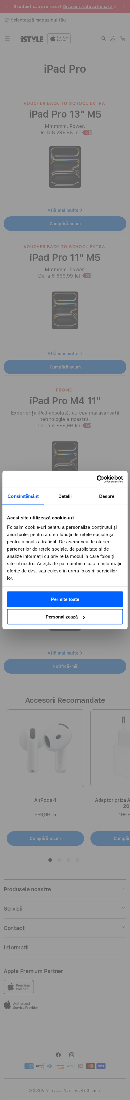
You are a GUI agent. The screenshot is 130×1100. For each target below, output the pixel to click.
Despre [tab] (107, 495)
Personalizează (62, 616)
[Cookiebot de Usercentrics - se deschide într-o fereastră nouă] (96, 479)
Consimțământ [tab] (23, 495)
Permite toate (65, 599)
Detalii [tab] (65, 495)
